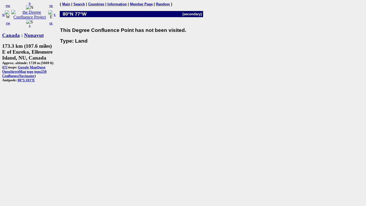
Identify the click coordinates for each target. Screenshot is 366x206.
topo (30, 71)
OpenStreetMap (14, 71)
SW (8, 23)
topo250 (40, 71)
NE (51, 6)
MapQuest (37, 67)
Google (23, 67)
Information (117, 4)
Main (66, 4)
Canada (11, 35)
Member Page (141, 4)
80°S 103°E (26, 80)
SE (51, 23)
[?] (5, 67)
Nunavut (34, 35)
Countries (96, 4)
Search (79, 4)
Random (163, 4)
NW (8, 6)
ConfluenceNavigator (18, 76)
